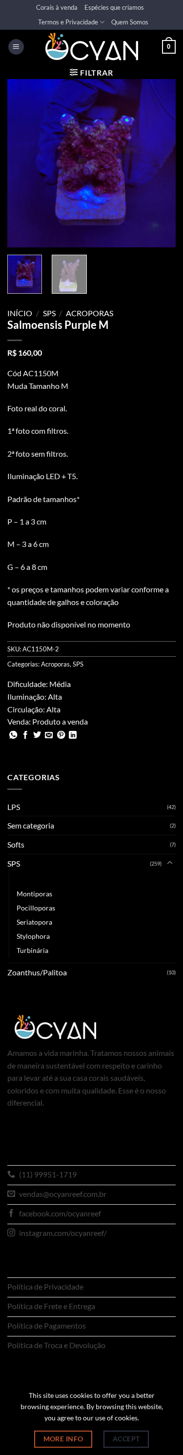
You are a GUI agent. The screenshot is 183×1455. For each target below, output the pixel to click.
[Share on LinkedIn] (73, 735)
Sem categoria (30, 825)
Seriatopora (34, 922)
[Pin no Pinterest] (61, 735)
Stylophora (33, 936)
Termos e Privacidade (68, 22)
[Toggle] (170, 863)
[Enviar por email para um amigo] (49, 735)
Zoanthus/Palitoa (37, 972)
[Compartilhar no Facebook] (25, 735)
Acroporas (89, 313)
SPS (49, 313)
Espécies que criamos (114, 7)
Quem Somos (129, 22)
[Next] (160, 163)
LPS (13, 806)
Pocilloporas (36, 908)
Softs (15, 844)
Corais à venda (57, 7)
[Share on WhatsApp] (13, 735)
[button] (16, 47)
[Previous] (23, 163)
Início (19, 313)
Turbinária (32, 950)
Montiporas (34, 893)
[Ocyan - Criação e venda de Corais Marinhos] (92, 47)
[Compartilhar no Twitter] (37, 735)
